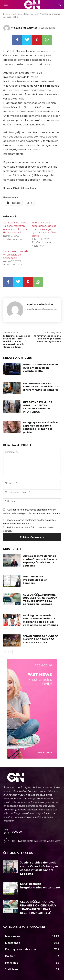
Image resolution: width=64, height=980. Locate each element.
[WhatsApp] (47, 40)
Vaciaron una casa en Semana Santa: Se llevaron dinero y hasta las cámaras (41, 386)
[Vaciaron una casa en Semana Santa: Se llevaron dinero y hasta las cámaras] (12, 388)
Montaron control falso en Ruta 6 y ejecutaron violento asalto (40, 367)
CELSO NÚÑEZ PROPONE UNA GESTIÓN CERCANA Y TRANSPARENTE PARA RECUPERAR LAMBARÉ (40, 599)
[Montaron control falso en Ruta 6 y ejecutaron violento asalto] (12, 369)
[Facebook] (17, 40)
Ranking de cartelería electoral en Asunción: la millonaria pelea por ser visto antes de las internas (40, 620)
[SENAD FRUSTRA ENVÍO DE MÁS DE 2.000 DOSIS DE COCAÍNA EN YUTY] (12, 640)
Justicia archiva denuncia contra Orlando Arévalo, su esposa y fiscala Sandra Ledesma (40, 560)
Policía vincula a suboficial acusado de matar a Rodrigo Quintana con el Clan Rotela (44, 229)
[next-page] (11, 652)
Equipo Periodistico (25, 28)
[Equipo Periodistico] (7, 28)
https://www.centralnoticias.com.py (42, 309)
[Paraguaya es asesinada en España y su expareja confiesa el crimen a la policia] (12, 427)
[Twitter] (27, 40)
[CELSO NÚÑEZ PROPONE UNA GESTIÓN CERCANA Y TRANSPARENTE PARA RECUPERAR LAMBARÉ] (12, 599)
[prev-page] (5, 652)
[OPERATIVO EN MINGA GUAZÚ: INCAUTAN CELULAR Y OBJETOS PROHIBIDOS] (12, 406)
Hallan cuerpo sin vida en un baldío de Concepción (15, 254)
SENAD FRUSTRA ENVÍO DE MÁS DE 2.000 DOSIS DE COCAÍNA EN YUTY (40, 639)
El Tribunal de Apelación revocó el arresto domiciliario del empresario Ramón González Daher (17, 341)
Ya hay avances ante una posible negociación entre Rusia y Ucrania (47, 339)
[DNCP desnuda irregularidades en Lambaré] (12, 581)
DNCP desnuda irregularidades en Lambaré (35, 580)
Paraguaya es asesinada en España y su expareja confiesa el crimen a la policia (41, 427)
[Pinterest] (37, 40)
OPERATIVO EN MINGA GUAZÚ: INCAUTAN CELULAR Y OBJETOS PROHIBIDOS (37, 406)
